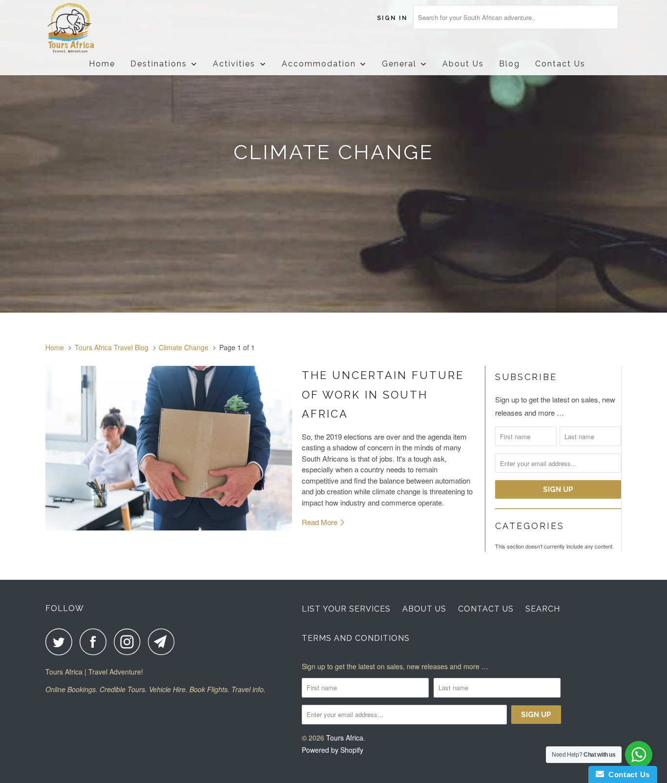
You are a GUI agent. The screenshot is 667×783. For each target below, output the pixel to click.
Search (542, 609)
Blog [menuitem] (509, 63)
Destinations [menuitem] (158, 63)
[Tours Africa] (95, 28)
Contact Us (486, 609)
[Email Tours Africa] (164, 641)
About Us (424, 609)
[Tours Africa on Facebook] (96, 641)
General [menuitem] (399, 63)
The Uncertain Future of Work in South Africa (383, 394)
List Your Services (346, 609)
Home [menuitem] (102, 63)
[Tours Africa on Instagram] (130, 641)
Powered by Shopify (332, 750)
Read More (320, 522)
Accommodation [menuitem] (319, 63)
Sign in (392, 18)
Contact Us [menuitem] (560, 63)
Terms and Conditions (356, 638)
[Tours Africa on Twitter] (61, 641)
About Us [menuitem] (463, 63)
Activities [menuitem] (234, 63)
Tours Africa (344, 737)
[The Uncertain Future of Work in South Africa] (168, 448)
